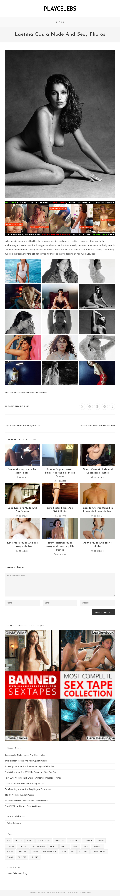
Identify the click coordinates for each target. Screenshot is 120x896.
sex (72, 851)
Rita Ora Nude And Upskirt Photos (19, 795)
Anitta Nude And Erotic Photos (97, 545)
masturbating (38, 846)
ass (8, 840)
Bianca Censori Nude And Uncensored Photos (97, 471)
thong (10, 857)
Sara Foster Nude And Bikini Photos (60, 510)
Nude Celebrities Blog (17, 873)
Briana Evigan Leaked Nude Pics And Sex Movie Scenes (60, 473)
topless (22, 857)
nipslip (64, 846)
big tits (13, 392)
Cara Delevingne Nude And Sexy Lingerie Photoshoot (28, 789)
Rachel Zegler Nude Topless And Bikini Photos (25, 755)
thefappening (99, 851)
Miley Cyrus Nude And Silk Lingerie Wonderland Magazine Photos (33, 778)
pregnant (23, 851)
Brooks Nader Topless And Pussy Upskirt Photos (26, 760)
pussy (35, 851)
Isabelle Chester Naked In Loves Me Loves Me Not (97, 510)
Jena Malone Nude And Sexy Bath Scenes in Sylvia (26, 800)
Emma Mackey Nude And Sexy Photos (22, 471)
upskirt (34, 857)
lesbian (10, 846)
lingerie (23, 846)
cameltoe (59, 840)
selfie (63, 851)
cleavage (88, 840)
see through (41, 392)
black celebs (44, 840)
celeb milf (74, 840)
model (26, 392)
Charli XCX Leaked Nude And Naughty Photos (24, 783)
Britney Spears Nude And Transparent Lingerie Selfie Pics (29, 766)
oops (85, 846)
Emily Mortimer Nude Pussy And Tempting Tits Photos (60, 546)
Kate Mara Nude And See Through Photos (22, 545)
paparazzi (97, 846)
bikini (20, 392)
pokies (10, 851)
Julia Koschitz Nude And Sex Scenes (22, 510)
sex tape (83, 851)
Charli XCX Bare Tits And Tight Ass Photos (23, 806)
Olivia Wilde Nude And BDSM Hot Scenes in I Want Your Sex (30, 772)
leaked (100, 840)
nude (32, 392)
